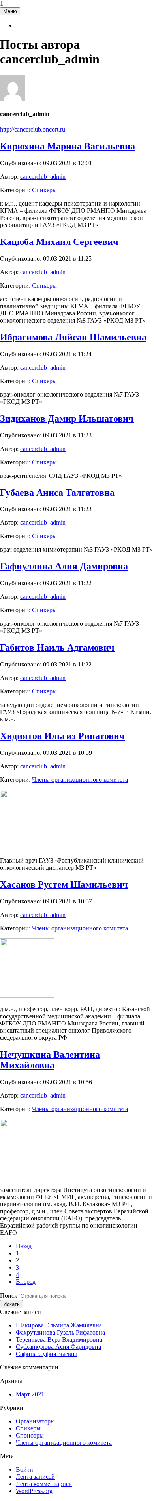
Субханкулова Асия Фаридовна (58, 1346)
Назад (24, 1246)
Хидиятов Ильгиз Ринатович (62, 736)
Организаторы (35, 1421)
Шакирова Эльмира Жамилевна (59, 1325)
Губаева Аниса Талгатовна (57, 492)
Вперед (26, 1281)
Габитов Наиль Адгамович (57, 647)
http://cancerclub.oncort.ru (32, 129)
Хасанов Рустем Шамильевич (64, 884)
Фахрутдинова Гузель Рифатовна (60, 1332)
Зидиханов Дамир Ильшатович (67, 418)
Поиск (8, 1295)
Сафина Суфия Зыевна (46, 1353)
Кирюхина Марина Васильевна (67, 146)
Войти (24, 1469)
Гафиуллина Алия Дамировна (64, 566)
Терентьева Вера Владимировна (59, 1339)
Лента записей (35, 1476)
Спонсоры (30, 1435)
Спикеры (44, 190)
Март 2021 (30, 1394)
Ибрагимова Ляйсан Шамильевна (73, 337)
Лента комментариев (44, 1483)
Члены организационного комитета (80, 779)
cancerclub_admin (43, 176)
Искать (11, 1304)
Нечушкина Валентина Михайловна (50, 1059)
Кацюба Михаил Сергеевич (59, 242)
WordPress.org (34, 1491)
